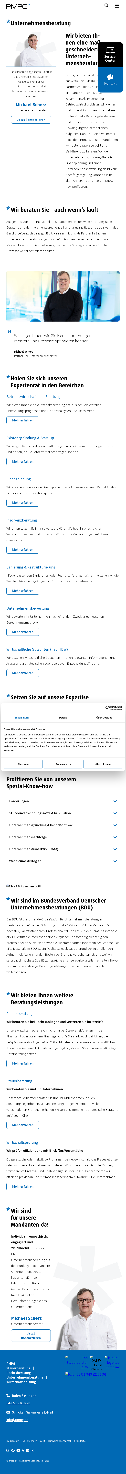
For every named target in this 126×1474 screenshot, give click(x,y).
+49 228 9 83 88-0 (18, 1403)
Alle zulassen (103, 764)
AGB (42, 1440)
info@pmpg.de (17, 1419)
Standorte (80, 1440)
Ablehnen (23, 764)
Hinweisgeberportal (59, 1440)
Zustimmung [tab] (22, 717)
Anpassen (61, 764)
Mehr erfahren (22, 420)
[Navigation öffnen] (117, 6)
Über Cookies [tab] (104, 717)
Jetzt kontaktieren (31, 119)
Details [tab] (63, 717)
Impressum (12, 1440)
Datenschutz (29, 1440)
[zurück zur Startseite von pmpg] (18, 6)
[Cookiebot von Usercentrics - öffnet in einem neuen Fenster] (108, 708)
